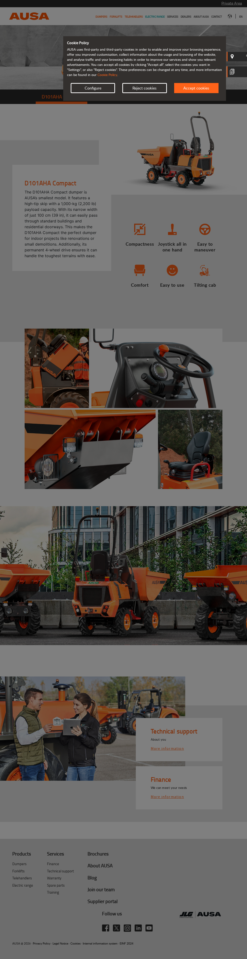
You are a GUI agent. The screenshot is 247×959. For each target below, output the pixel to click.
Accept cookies (196, 88)
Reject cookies (144, 88)
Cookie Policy (107, 74)
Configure (93, 88)
